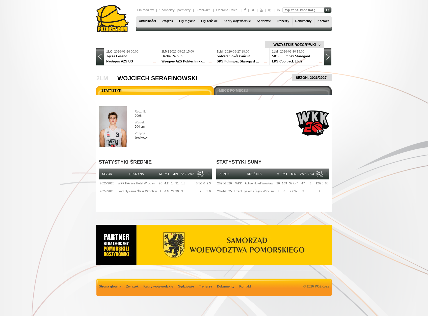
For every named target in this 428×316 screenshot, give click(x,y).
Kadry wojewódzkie (237, 21)
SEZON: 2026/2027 (312, 78)
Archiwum (203, 10)
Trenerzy (283, 21)
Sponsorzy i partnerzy (175, 10)
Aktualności (147, 21)
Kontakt (323, 21)
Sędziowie (264, 21)
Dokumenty (303, 21)
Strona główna (110, 286)
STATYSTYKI (111, 90)
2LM (102, 78)
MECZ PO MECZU (233, 90)
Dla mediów (145, 10)
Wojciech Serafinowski (157, 78)
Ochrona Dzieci (227, 10)
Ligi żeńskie (209, 21)
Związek (167, 21)
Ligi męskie (187, 21)
